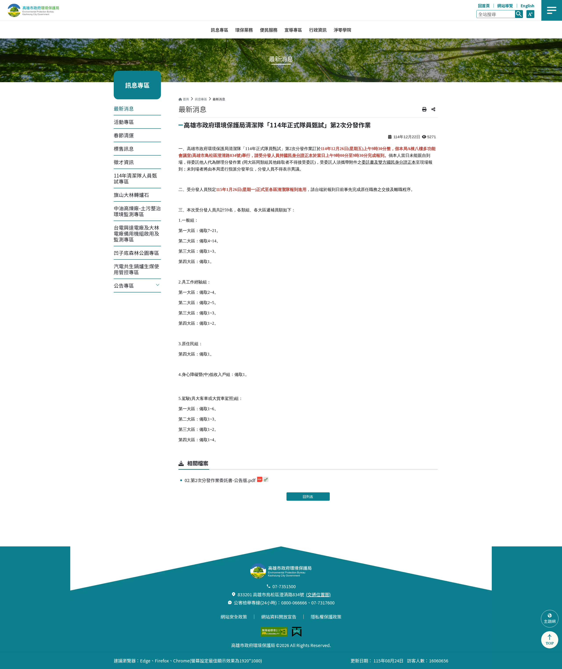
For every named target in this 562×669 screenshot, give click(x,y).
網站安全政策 (234, 617)
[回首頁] (36, 10)
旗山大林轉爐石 (131, 194)
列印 (424, 109)
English (527, 5)
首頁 (186, 99)
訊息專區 (201, 99)
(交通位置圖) (318, 594)
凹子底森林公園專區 (136, 252)
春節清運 (124, 135)
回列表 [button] (308, 496)
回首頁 (484, 5)
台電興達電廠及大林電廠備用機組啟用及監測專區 (136, 233)
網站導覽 (505, 5)
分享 (433, 109)
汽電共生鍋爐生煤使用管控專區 (136, 269)
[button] (530, 14)
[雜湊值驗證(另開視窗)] (265, 479)
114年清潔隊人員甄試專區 (135, 178)
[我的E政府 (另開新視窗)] (296, 632)
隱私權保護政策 (326, 617)
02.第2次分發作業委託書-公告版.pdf (220, 480)
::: (474, 5)
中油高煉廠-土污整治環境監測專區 (137, 211)
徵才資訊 (124, 161)
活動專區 (124, 121)
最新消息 (124, 108)
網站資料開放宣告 (278, 617)
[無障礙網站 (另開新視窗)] (274, 632)
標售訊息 (124, 148)
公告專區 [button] (124, 285)
